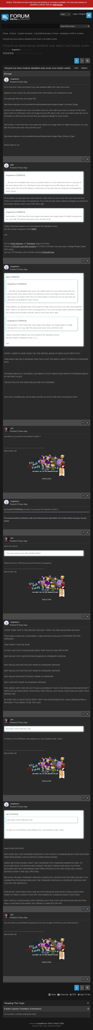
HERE (33, 229)
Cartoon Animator (25, 33)
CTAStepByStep (47, 252)
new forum (57, 5)
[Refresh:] (88, 1009)
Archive (13, 33)
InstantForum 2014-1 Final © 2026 (50, 1023)
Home (5, 33)
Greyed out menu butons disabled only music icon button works (30, 39)
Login (75, 14)
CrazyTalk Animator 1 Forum (46, 33)
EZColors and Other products (24, 246)
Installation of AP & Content (71, 33)
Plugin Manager (17, 244)
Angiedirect (16, 50)
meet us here (46, 478)
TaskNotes (31, 244)
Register (82, 14)
